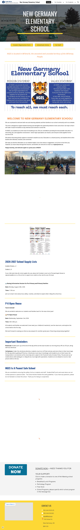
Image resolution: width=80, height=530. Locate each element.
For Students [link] (69, 2)
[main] (40, 22)
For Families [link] (58, 2)
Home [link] (48, 2)
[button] (78, 2)
